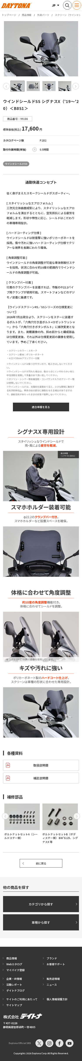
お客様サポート (56, 964)
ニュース (52, 984)
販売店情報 (53, 978)
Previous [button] (6, 86)
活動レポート (14, 984)
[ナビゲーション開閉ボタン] (76, 5)
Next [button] (75, 86)
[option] (41, 48)
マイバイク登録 (15, 970)
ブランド (52, 958)
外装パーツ (43, 15)
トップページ (9, 15)
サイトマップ (14, 1005)
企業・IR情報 (14, 978)
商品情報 (26, 15)
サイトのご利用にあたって (22, 999)
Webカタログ (14, 964)
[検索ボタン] (67, 5)
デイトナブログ (15, 990)
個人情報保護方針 (57, 999)
